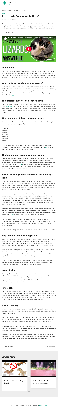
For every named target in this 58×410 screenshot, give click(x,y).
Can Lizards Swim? (7, 345)
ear (46, 147)
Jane (4, 19)
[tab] (27, 391)
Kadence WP (43, 405)
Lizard (3, 13)
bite (12, 214)
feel (13, 95)
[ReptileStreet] (9, 3)
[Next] (53, 375)
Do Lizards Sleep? (50, 345)
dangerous (8, 106)
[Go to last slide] (4, 375)
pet (21, 164)
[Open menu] (54, 3)
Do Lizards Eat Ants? (40, 381)
